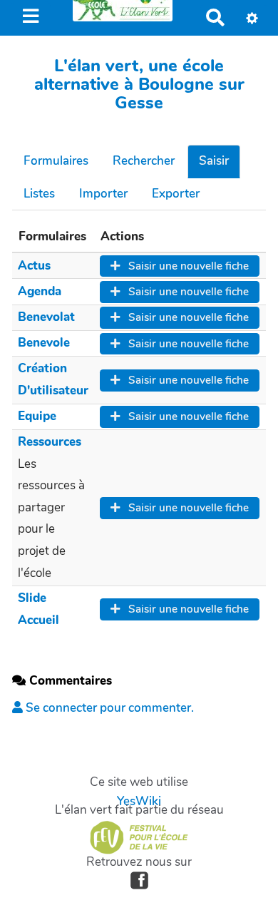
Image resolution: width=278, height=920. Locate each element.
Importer (103, 193)
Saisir (214, 161)
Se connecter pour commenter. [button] (108, 708)
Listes (39, 193)
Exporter (176, 193)
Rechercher (144, 161)
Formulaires (56, 161)
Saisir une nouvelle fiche (187, 266)
